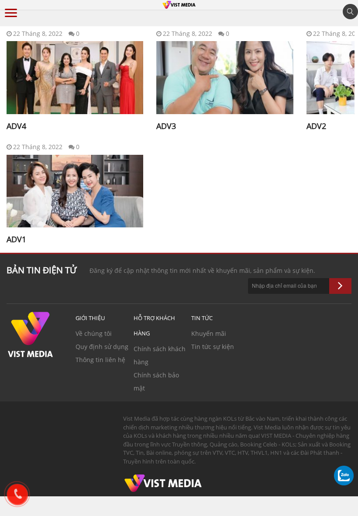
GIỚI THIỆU (90, 318)
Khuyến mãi (208, 333)
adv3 (166, 126)
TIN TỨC (202, 318)
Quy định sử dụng (102, 346)
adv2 (316, 126)
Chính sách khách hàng (160, 355)
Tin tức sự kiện (212, 346)
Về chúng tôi (94, 333)
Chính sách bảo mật (156, 381)
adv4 (16, 126)
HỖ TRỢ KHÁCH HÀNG (154, 325)
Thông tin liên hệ (100, 360)
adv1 (16, 239)
